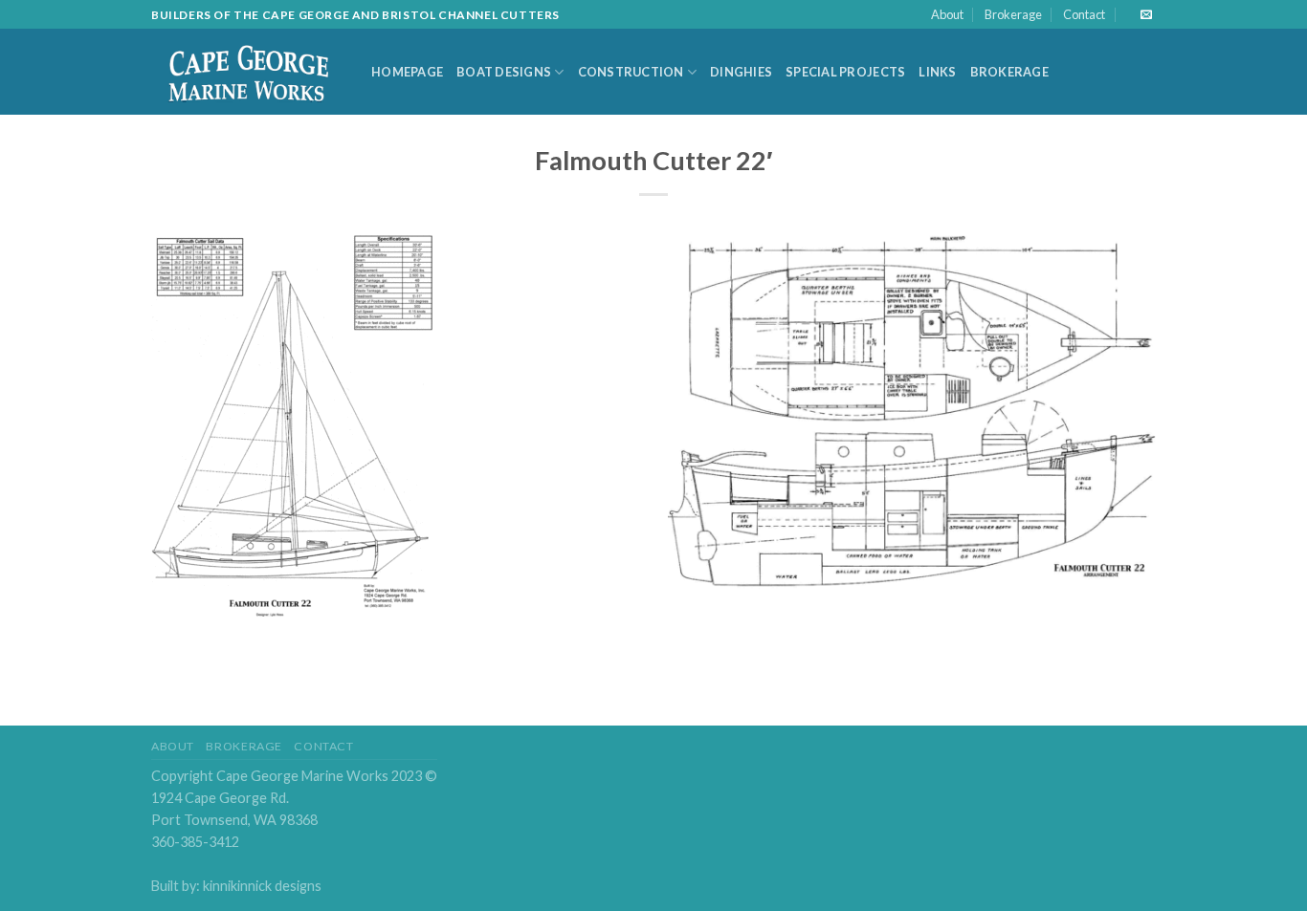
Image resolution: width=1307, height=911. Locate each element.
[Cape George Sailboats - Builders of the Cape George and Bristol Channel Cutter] (247, 72)
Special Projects (845, 71)
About (947, 14)
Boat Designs (503, 71)
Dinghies (741, 71)
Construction (631, 71)
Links (937, 71)
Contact (1084, 14)
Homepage (407, 71)
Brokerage (1013, 14)
